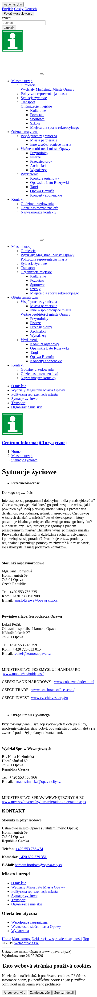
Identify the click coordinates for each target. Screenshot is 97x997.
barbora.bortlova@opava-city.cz (38, 865)
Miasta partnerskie (43, 140)
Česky (19, 9)
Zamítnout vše (40, 992)
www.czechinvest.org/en (49, 698)
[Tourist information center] (12, 50)
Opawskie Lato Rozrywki (49, 183)
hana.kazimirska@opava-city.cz (37, 782)
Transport (28, 102)
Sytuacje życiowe (34, 98)
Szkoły (35, 123)
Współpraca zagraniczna (29, 922)
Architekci (38, 166)
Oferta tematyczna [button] (24, 132)
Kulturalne (38, 111)
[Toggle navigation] (42, 74)
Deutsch (30, 9)
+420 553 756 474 (29, 849)
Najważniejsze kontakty (38, 212)
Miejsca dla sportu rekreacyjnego (54, 127)
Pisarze (35, 157)
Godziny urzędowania (37, 204)
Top (86, 939)
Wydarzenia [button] (29, 174)
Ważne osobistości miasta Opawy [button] (45, 149)
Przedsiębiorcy (41, 161)
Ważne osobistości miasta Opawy (36, 927)
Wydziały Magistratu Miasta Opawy (47, 89)
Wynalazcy (38, 170)
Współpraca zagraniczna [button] (39, 136)
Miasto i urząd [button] (21, 81)
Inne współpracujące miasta (50, 144)
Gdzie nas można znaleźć (39, 208)
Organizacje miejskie (26, 407)
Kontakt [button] (17, 199)
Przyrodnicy (39, 153)
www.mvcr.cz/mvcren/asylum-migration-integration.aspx (44, 802)
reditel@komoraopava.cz (32, 653)
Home (6, 939)
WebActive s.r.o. (26, 943)
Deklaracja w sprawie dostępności (57, 939)
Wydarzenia (20, 931)
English (7, 9)
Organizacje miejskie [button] (36, 106)
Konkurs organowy (44, 178)
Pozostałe (37, 115)
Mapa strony (21, 939)
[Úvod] (20, 73)
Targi (34, 187)
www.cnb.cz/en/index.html (74, 682)
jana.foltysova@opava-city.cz (35, 600)
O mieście (28, 85)
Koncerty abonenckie (46, 195)
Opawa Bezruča (42, 191)
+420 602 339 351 (33, 857)
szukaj (6, 18)
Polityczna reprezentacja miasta (44, 94)
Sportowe (37, 119)
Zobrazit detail (64, 992)
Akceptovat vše (14, 992)
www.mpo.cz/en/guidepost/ (23, 674)
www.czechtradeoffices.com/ (52, 690)
